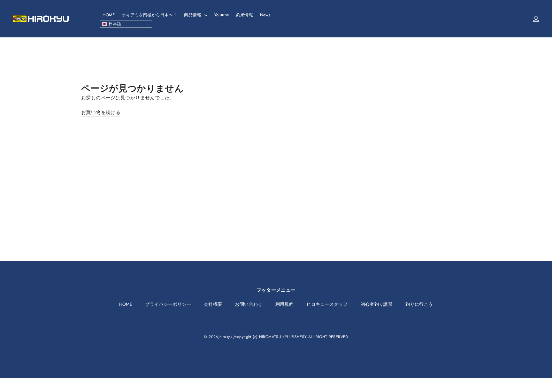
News (265, 15)
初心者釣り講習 (377, 304)
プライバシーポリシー (168, 304)
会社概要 (213, 304)
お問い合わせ (248, 304)
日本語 (114, 23)
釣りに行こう (419, 304)
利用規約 (284, 304)
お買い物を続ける (100, 112)
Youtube (221, 15)
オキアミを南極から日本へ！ (149, 15)
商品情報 (193, 15)
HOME (109, 15)
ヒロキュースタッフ (327, 304)
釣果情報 (244, 15)
